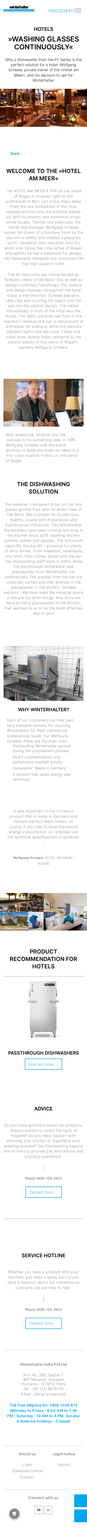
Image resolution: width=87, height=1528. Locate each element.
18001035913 (61, 10)
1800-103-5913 (49, 1178)
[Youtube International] (39, 1510)
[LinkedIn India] (48, 1510)
